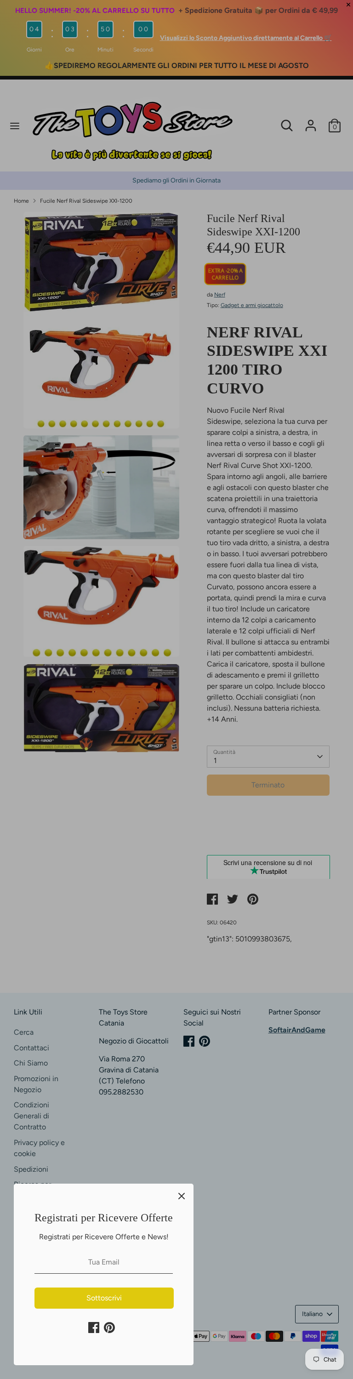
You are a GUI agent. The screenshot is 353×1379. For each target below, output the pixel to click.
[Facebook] (93, 1327)
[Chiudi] (181, 1195)
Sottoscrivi (104, 1298)
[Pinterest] (109, 1327)
